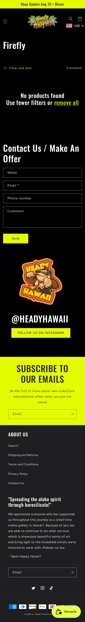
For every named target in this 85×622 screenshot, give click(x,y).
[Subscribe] (72, 414)
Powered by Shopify (51, 614)
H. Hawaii (36, 614)
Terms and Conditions (23, 464)
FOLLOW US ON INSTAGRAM (41, 333)
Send (16, 238)
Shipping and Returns (23, 455)
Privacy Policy (18, 474)
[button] (5, 21)
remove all (66, 102)
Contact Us (16, 483)
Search (13, 446)
